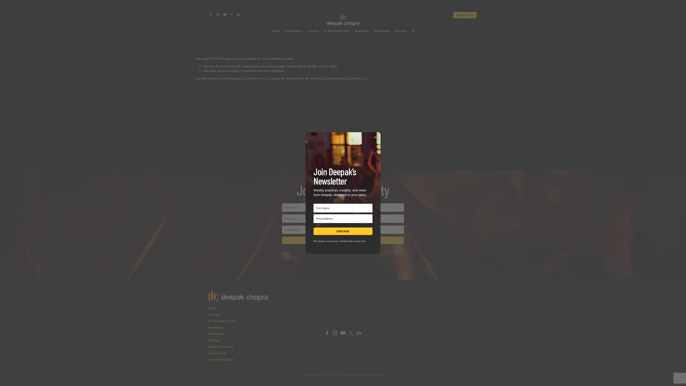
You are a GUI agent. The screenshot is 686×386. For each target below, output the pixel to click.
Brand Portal (217, 353)
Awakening (361, 31)
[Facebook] (211, 14)
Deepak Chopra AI (220, 346)
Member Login (465, 15)
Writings (401, 31)
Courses (313, 31)
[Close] (375, 137)
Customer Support (221, 359)
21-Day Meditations (336, 31)
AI (413, 31)
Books (275, 31)
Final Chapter (293, 31)
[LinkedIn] (238, 14)
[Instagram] (218, 14)
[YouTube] (225, 14)
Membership (382, 31)
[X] (231, 14)
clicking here (255, 78)
